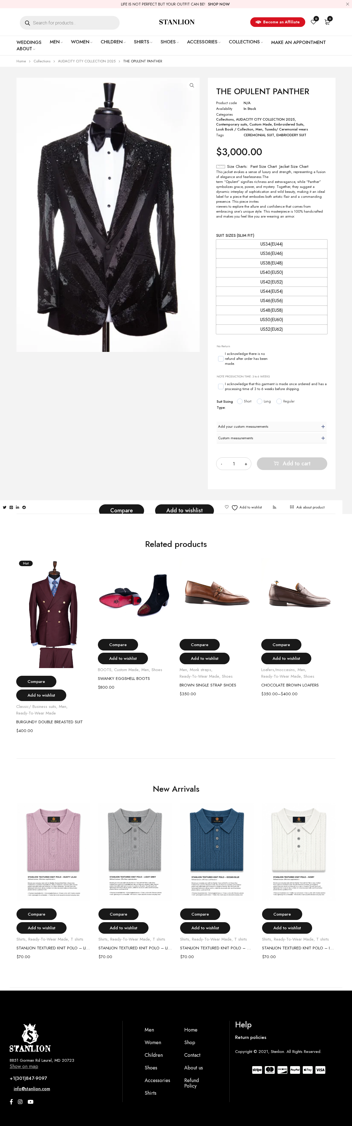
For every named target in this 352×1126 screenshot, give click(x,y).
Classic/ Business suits (36, 707)
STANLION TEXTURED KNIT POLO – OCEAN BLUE (217, 948)
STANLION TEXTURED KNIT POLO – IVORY (299, 948)
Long (267, 401)
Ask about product (310, 507)
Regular (289, 401)
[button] (192, 85)
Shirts (21, 939)
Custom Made (260, 124)
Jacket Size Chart (293, 166)
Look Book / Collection (234, 129)
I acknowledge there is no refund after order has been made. (246, 358)
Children (154, 1055)
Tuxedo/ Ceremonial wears (286, 129)
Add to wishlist (184, 511)
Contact (192, 1055)
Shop (189, 1042)
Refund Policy (191, 1083)
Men (258, 129)
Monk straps (200, 670)
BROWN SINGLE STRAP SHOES (208, 685)
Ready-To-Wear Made (36, 713)
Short (247, 401)
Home (21, 61)
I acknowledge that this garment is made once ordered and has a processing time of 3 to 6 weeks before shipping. (276, 386)
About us (193, 1067)
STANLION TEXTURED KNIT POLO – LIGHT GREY (135, 948)
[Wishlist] (243, 507)
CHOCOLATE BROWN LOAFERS (290, 685)
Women (153, 1042)
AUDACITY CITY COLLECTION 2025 (87, 61)
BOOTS (104, 670)
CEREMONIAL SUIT (259, 135)
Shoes (157, 670)
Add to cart (296, 464)
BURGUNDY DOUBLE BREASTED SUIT (49, 722)
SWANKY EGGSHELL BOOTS (124, 678)
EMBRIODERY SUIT (291, 135)
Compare (121, 511)
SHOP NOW (219, 4)
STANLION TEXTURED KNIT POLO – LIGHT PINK (53, 948)
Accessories (157, 1080)
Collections (42, 61)
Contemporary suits (231, 124)
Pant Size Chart (264, 166)
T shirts (77, 939)
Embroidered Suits (288, 124)
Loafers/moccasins (278, 670)
